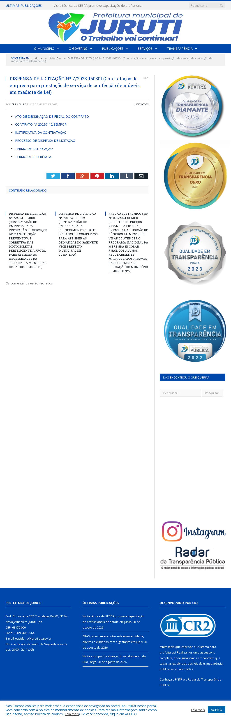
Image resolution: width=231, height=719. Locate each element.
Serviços (145, 48)
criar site (187, 647)
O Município (44, 48)
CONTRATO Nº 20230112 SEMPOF (40, 124)
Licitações (141, 104)
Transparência (180, 48)
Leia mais (72, 714)
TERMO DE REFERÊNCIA (33, 157)
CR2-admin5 (19, 104)
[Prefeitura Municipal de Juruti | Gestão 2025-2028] (115, 26)
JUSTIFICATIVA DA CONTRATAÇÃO (41, 132)
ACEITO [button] (216, 710)
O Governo (78, 48)
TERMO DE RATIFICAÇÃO (34, 149)
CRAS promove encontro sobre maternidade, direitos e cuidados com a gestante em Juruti (100, 6)
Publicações (112, 48)
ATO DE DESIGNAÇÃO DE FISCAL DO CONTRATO (52, 116)
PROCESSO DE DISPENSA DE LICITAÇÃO (45, 140)
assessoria (207, 652)
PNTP (178, 679)
